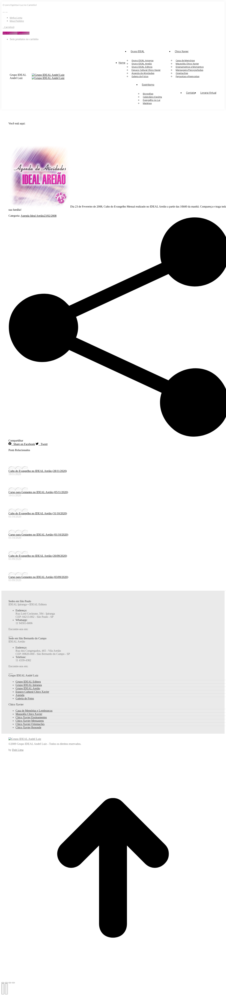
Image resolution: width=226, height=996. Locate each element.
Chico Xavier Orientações (30, 724)
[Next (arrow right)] (6, 988)
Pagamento (23, 33)
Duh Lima (17, 749)
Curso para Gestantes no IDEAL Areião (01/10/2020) (38, 534)
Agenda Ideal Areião (32, 215)
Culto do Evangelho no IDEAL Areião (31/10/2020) (37, 513)
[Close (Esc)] (2, 982)
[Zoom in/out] (13, 982)
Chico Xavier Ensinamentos (31, 717)
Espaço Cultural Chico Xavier (32, 691)
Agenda (20, 695)
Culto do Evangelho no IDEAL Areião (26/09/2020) (37, 555)
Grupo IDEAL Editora (28, 681)
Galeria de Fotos (25, 698)
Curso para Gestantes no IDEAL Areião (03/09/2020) (38, 577)
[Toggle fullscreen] (9, 982)
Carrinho (9, 27)
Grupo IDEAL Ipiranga (29, 685)
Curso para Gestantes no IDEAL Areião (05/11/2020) (38, 492)
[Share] (6, 982)
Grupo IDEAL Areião (28, 688)
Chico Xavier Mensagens (30, 720)
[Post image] (18, 467)
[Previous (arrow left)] (2, 988)
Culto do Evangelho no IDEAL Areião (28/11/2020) (37, 470)
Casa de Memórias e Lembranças (34, 710)
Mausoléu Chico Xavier (29, 713)
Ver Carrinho (10, 33)
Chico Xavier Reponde (28, 727)
